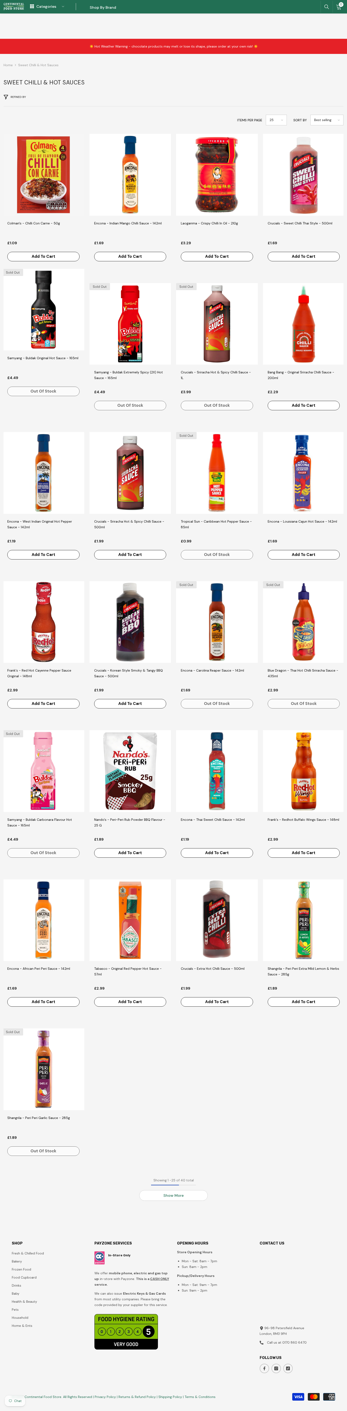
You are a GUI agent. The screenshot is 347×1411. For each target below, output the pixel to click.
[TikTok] (288, 1368)
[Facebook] (264, 1368)
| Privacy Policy (105, 1397)
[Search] (327, 7)
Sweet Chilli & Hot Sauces (38, 65)
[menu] (32, 6)
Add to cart (43, 256)
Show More (173, 1195)
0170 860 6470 (294, 1342)
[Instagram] (276, 1368)
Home (8, 65)
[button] (276, 120)
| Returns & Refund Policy (137, 1397)
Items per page (249, 120)
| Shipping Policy (170, 1397)
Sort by (300, 120)
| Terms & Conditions (199, 1397)
